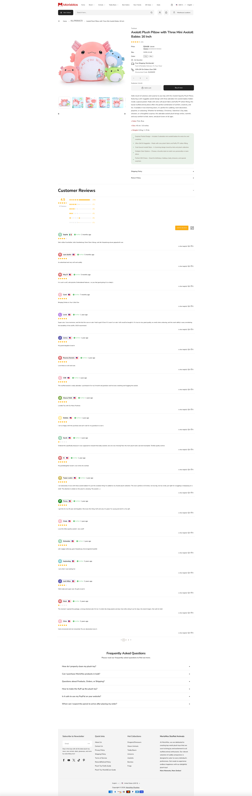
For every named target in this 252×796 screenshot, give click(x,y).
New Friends (137, 5)
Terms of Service (101, 758)
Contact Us (99, 746)
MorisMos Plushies (132, 787)
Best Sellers (126, 5)
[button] (64, 102)
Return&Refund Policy (103, 762)
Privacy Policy (100, 750)
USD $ (180, 5)
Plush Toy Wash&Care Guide (105, 770)
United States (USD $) (131, 783)
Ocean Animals (132, 746)
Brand (91, 5)
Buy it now (179, 88)
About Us (98, 742)
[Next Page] (131, 640)
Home (83, 5)
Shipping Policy (100, 754)
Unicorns (130, 754)
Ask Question (138, 60)
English (190, 5)
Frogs (129, 766)
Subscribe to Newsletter (73, 736)
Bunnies (130, 762)
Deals (158, 5)
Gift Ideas (148, 5)
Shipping (145, 49)
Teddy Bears (112, 5)
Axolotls (130, 758)
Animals (100, 5)
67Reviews (62, 206)
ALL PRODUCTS (77, 21)
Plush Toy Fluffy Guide (103, 766)
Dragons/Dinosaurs (134, 742)
